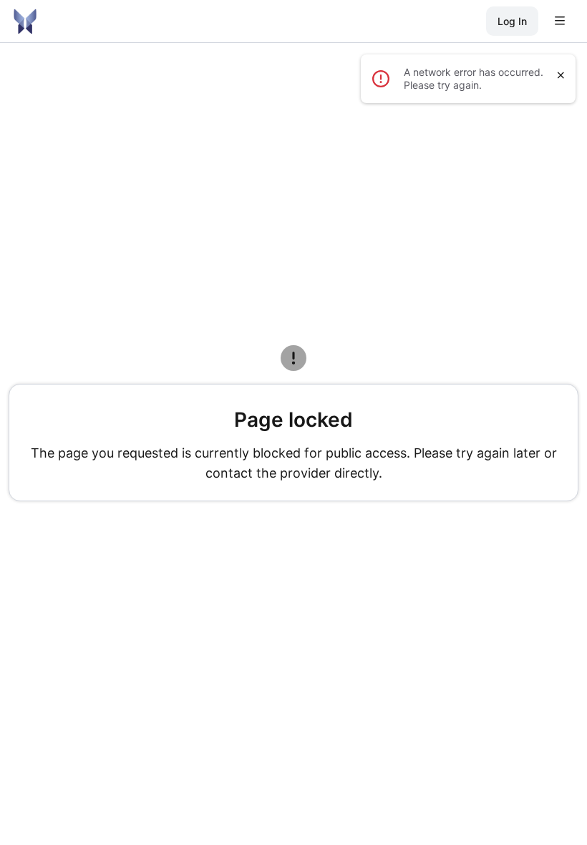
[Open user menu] (560, 21)
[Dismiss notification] (561, 75)
